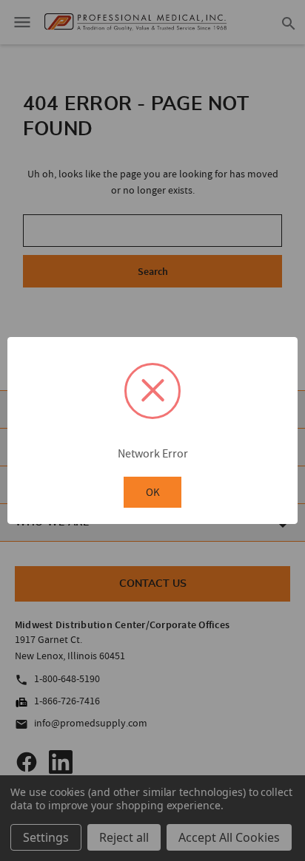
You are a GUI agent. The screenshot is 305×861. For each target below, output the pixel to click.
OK (153, 492)
